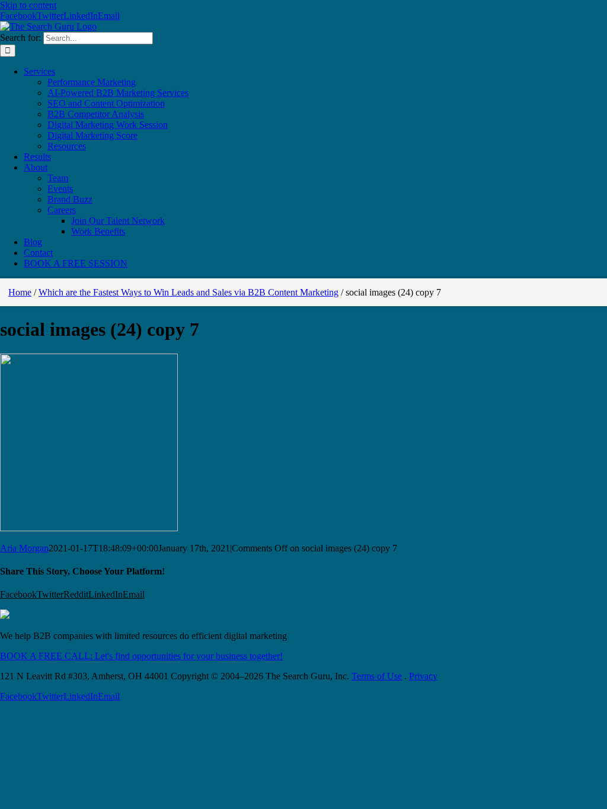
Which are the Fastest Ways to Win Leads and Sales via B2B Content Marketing (188, 292)
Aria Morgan (24, 548)
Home (19, 292)
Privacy (423, 676)
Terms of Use (377, 676)
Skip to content (28, 5)
